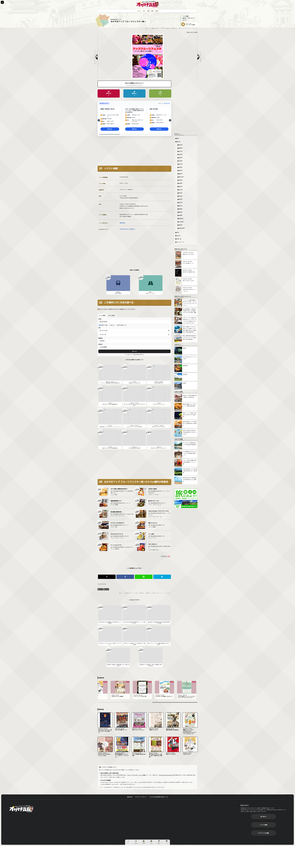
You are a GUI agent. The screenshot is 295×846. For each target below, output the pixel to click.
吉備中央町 (182, 228)
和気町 (180, 193)
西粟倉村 (181, 218)
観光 (152, 11)
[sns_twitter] (107, 577)
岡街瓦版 (21, 808)
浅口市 (180, 189)
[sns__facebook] (125, 577)
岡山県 (107, 589)
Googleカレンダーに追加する (127, 229)
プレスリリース (180, 242)
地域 (148, 11)
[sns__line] (143, 577)
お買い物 (179, 239)
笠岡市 (180, 157)
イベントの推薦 (263, 825)
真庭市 (180, 183)
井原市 (180, 161)
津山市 (180, 151)
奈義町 (180, 215)
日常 (178, 232)
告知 (157, 11)
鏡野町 (180, 209)
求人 (144, 11)
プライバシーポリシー (141, 797)
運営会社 (129, 797)
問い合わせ (263, 816)
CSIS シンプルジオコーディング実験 (136, 775)
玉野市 (180, 154)
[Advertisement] (134, 152)
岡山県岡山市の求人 (104, 103)
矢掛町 (180, 202)
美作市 (180, 186)
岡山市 (101, 589)
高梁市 (180, 167)
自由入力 (112, 325)
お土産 (178, 235)
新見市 (180, 170)
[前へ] (99, 120)
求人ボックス (167, 103)
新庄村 (180, 205)
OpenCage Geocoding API (166, 775)
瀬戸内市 (181, 177)
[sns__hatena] (162, 577)
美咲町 (180, 225)
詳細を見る (122, 222)
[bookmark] (183, 24)
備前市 (180, 173)
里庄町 (180, 199)
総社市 (180, 164)
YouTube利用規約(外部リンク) (159, 797)
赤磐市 (180, 180)
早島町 (180, 196)
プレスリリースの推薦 (263, 833)
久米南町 (181, 221)
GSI (125, 775)
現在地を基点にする (122, 325)
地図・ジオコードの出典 (192, 32)
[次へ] (170, 120)
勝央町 (180, 212)
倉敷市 (180, 148)
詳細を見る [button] (109, 129)
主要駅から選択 (104, 325)
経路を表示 (134, 351)
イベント (139, 11)
